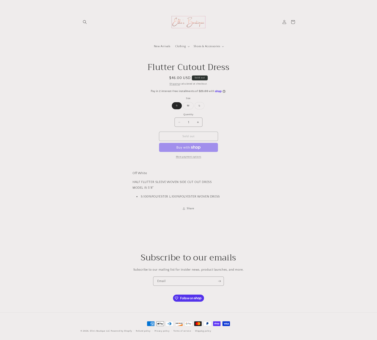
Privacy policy (162, 331)
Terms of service (182, 331)
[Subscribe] (219, 281)
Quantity (188, 114)
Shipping (174, 84)
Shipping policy (203, 331)
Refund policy (143, 331)
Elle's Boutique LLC (100, 331)
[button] (85, 22)
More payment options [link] (188, 156)
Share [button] (190, 208)
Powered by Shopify (121, 331)
